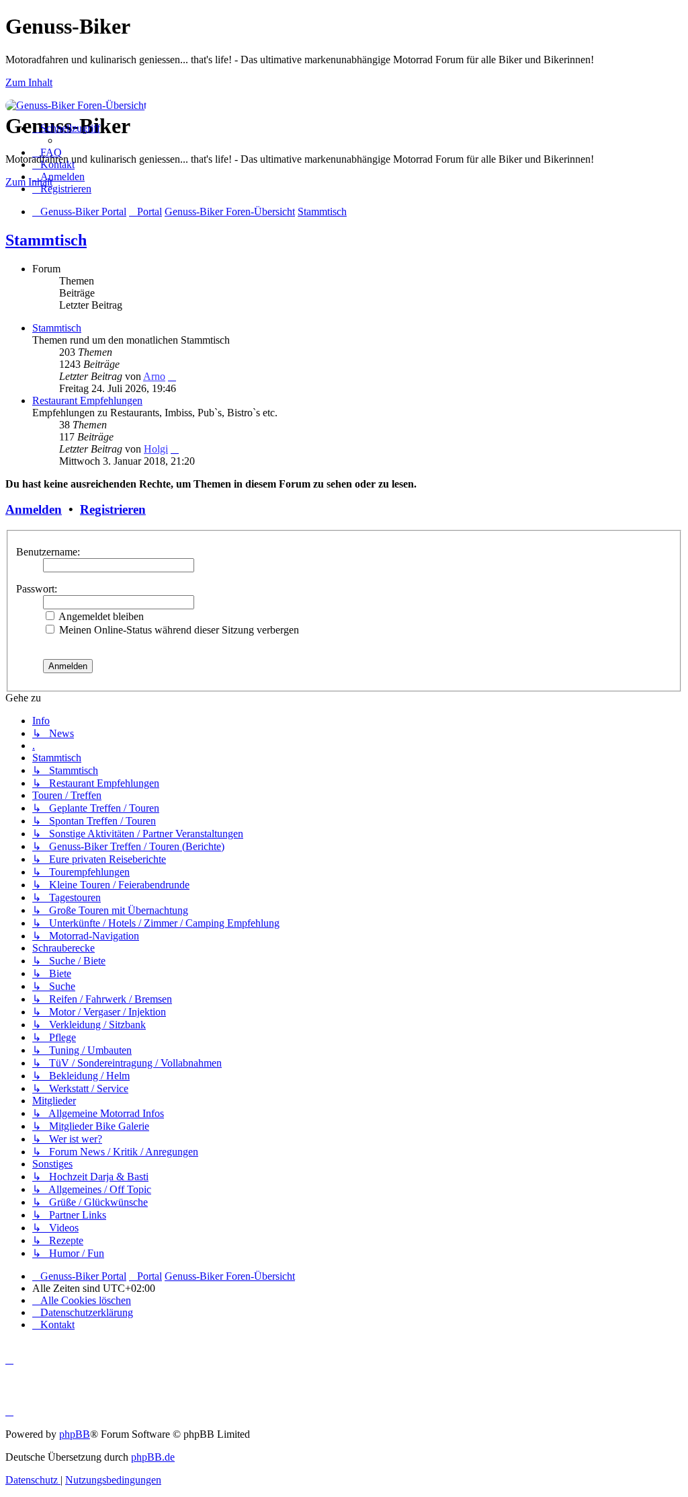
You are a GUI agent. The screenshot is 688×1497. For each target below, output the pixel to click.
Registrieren (113, 509)
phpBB (74, 1434)
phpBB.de (153, 1457)
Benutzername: (48, 552)
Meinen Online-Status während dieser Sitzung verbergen (177, 630)
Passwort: (36, 588)
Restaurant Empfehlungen (87, 400)
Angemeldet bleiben (100, 616)
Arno (154, 376)
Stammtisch (46, 240)
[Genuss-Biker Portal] (75, 105)
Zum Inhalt (28, 82)
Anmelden (33, 509)
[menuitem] (47, 152)
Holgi (156, 449)
